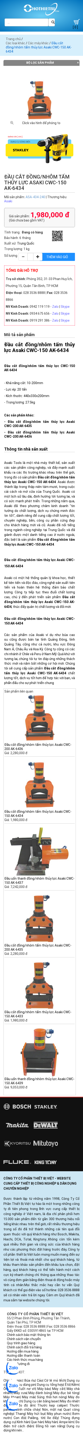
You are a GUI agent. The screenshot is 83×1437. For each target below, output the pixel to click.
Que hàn (37, 1422)
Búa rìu (29, 1380)
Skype (65, 306)
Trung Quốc (25, 243)
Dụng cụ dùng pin (23, 1384)
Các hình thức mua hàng (25, 1360)
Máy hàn (51, 1422)
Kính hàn (23, 1422)
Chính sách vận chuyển (24, 1339)
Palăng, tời (36, 1418)
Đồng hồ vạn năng (50, 1426)
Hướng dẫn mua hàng (23, 1351)
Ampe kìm (66, 1422)
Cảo (40, 1380)
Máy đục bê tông (66, 1393)
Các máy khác (38, 43)
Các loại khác (15, 43)
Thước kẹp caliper (52, 1405)
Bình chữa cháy (28, 1409)
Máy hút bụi (36, 1414)
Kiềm (75, 1384)
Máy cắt (58, 1389)
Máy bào (43, 1389)
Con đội (20, 1418)
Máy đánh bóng (40, 1393)
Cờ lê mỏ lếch (54, 1380)
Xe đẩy (52, 1418)
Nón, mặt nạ (51, 1409)
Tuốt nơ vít (26, 1389)
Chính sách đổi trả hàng (24, 1347)
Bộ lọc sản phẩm (40, 62)
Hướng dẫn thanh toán (23, 1355)
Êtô (67, 1384)
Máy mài (28, 1397)
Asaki (8, 201)
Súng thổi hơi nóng (51, 1397)
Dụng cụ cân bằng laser (41, 1401)
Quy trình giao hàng (21, 1343)
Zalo (55, 306)
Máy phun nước (59, 1414)
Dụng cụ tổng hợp (50, 1384)
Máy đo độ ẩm (22, 1405)
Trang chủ (13, 39)
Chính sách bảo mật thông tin (28, 1335)
